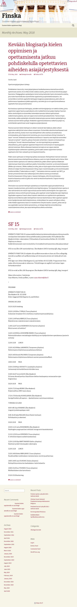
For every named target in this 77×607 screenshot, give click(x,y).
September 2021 (9, 535)
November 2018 (8, 585)
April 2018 (7, 591)
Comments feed (35, 549)
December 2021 (8, 532)
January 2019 (8, 578)
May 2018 (7, 588)
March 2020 (7, 550)
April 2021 (7, 538)
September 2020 (9, 544)
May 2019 (7, 572)
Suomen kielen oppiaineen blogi (12, 25)
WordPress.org (35, 552)
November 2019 (8, 557)
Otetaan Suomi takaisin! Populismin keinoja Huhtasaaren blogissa (40, 501)
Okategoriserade (26, 74)
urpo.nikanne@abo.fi (41, 278)
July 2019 (7, 566)
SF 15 (13, 224)
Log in (32, 543)
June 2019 (7, 569)
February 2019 (8, 575)
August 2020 (7, 547)
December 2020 (8, 541)
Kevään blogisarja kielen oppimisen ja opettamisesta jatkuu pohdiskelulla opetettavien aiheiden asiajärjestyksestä (38, 57)
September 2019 (9, 560)
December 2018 (8, 582)
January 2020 (8, 554)
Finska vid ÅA (39, 74)
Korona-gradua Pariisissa (38, 512)
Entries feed (34, 546)
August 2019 (7, 563)
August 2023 (7, 529)
